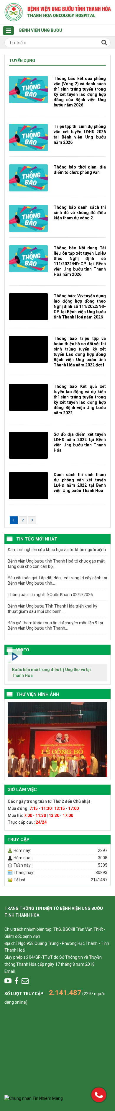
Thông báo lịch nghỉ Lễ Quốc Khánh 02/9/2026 (50, 594)
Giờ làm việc (22, 789)
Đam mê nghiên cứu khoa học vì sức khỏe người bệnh (57, 549)
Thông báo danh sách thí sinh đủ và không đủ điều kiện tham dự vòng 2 (80, 212)
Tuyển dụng (22, 60)
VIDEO (22, 650)
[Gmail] (25, 981)
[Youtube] (8, 981)
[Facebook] (16, 981)
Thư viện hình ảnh (37, 694)
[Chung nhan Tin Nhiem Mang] (33, 1098)
